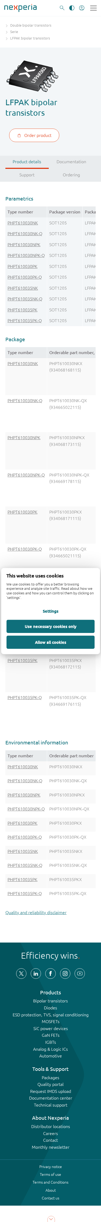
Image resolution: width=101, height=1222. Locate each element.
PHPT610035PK (22, 309)
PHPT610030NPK (24, 244)
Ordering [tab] (71, 174)
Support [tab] (26, 174)
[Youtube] (80, 973)
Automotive (50, 1055)
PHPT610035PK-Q (25, 320)
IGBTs (50, 1042)
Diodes (50, 1007)
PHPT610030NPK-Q (26, 255)
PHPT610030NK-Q (25, 233)
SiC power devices (50, 1028)
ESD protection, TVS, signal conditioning (51, 1014)
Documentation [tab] (71, 161)
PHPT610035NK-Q (25, 298)
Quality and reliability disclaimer (36, 912)
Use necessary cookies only (50, 626)
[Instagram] (65, 973)
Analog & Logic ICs (50, 1049)
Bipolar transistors (50, 1000)
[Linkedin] (36, 973)
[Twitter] (21, 973)
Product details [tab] (27, 161)
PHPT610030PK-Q (25, 277)
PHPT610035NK (23, 288)
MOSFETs (51, 1021)
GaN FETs (51, 1035)
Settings (50, 610)
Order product (37, 135)
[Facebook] (50, 973)
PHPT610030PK (22, 266)
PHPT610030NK (23, 222)
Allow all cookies (50, 641)
